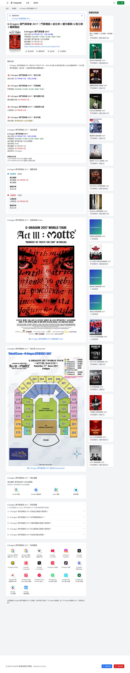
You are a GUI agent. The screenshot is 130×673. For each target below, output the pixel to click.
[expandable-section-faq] (84, 504)
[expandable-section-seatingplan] (84, 348)
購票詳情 (41, 51)
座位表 (52, 51)
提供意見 (108, 666)
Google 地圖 (16, 494)
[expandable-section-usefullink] (84, 545)
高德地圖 (76, 494)
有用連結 (63, 51)
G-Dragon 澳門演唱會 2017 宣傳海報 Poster (47, 339)
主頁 (27, 3)
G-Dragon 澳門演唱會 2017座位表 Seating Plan (47, 468)
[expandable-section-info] (84, 129)
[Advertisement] (65, 627)
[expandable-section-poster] (84, 220)
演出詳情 (31, 51)
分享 (121, 3)
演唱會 (35, 3)
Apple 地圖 (56, 494)
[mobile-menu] (7, 3)
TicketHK (17, 3)
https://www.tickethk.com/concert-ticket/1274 (42, 46)
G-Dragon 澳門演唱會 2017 (28, 8)
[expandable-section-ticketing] (84, 169)
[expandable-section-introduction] (84, 61)
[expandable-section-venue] (84, 477)
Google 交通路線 (36, 494)
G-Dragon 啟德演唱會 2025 (21, 18)
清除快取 (120, 666)
